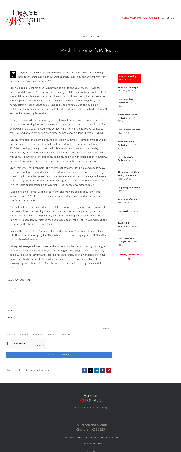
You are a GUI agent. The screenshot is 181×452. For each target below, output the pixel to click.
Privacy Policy (83, 437)
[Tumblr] (103, 370)
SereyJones (98, 443)
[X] (90, 370)
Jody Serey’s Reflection (129, 129)
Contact (116, 437)
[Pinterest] (109, 370)
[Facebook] (84, 370)
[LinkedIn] (97, 370)
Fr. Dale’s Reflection (128, 199)
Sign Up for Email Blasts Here (101, 437)
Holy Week (123, 211)
